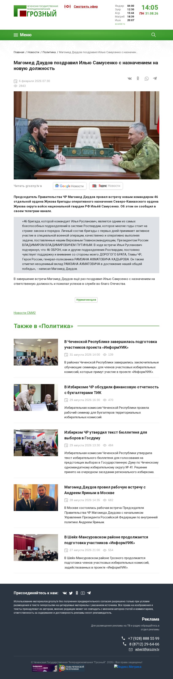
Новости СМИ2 (25, 313)
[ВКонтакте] (130, 81)
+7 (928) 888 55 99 (143, 638)
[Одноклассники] (138, 81)
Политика (49, 52)
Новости (33, 52)
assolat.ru (120, 24)
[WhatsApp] (146, 81)
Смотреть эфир (86, 6)
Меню (26, 34)
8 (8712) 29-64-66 (144, 644)
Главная (19, 52)
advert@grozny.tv (147, 649)
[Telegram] (155, 81)
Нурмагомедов (86, 299)
